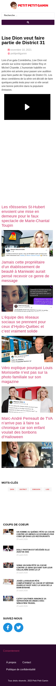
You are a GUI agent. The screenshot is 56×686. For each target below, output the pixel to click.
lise (47, 489)
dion (12, 489)
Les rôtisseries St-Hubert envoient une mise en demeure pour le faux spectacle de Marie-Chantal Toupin (25, 216)
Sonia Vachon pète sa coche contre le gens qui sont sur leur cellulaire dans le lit (34, 567)
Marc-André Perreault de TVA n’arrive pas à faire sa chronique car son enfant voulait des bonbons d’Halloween (27, 427)
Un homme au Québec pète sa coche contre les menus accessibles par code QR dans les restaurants (35, 534)
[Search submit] (28, 22)
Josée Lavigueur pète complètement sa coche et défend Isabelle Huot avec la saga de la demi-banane (35, 584)
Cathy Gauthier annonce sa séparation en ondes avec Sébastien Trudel (31, 601)
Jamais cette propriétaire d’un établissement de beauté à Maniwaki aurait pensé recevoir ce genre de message (25, 271)
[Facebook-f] (7, 627)
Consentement (11, 651)
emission (36, 489)
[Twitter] (18, 627)
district (23, 489)
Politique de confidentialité (20, 669)
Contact (26, 662)
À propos (11, 662)
